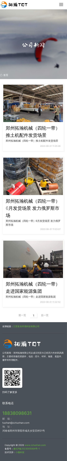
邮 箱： (7, 418)
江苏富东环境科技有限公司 (26, 326)
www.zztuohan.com (35, 445)
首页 (5, 75)
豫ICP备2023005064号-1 (26, 448)
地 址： (7, 426)
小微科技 (20, 452)
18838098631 (17, 413)
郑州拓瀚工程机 (33, 4)
